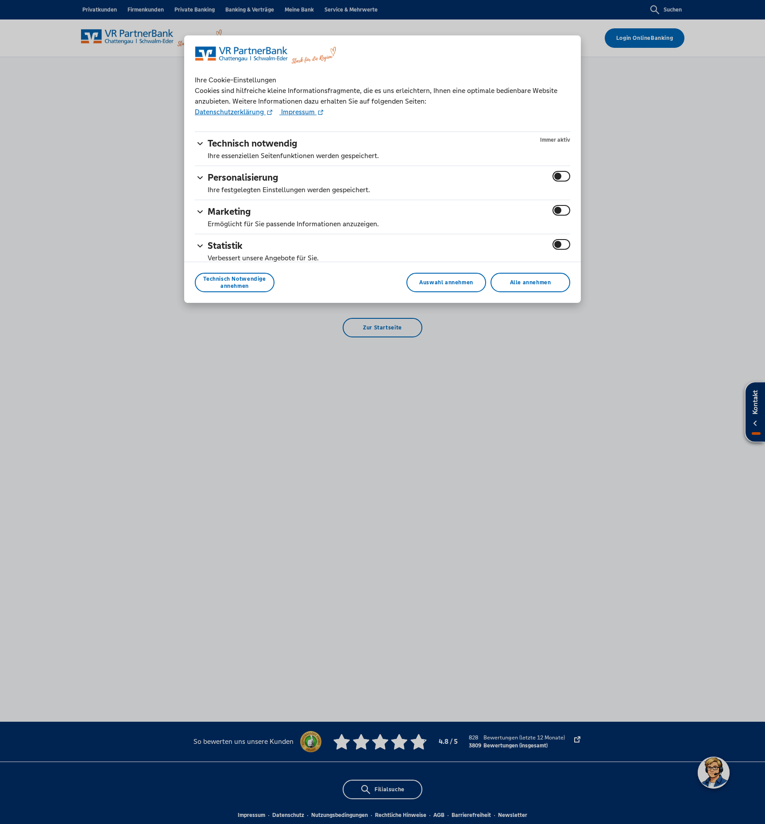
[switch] (561, 176)
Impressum (298, 112)
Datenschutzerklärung (230, 112)
